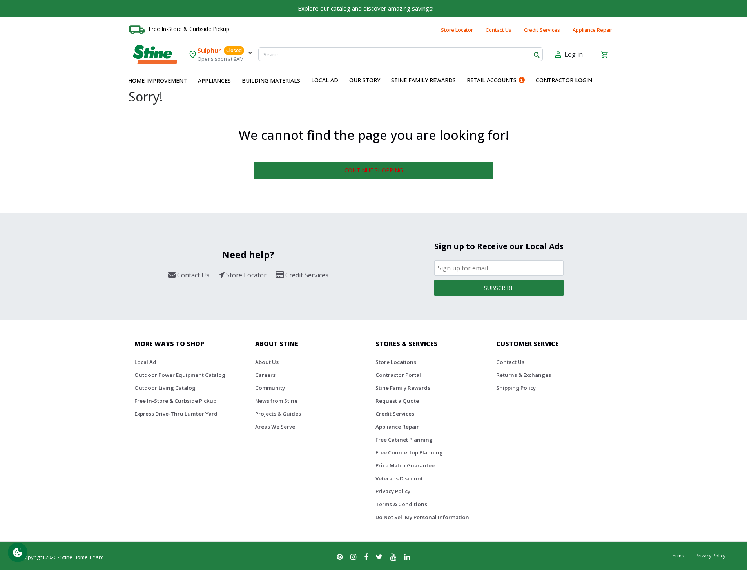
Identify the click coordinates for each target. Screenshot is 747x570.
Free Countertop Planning (409, 452)
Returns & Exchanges (523, 374)
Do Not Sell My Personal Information (422, 517)
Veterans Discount (399, 478)
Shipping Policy (516, 387)
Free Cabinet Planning (404, 439)
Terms (677, 555)
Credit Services (542, 29)
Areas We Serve (275, 426)
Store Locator (457, 29)
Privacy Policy (392, 491)
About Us (267, 362)
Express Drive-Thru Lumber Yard (176, 413)
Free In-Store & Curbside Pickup (189, 29)
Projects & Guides (278, 413)
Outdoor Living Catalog (165, 387)
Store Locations (395, 362)
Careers (265, 374)
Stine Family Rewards (402, 387)
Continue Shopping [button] (373, 170)
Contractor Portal (398, 374)
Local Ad (145, 362)
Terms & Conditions (401, 504)
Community (270, 387)
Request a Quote (397, 400)
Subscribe (499, 287)
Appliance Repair (592, 29)
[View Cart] (604, 54)
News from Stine (276, 400)
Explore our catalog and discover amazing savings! (365, 8)
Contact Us (498, 29)
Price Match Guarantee (405, 465)
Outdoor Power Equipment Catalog (179, 374)
